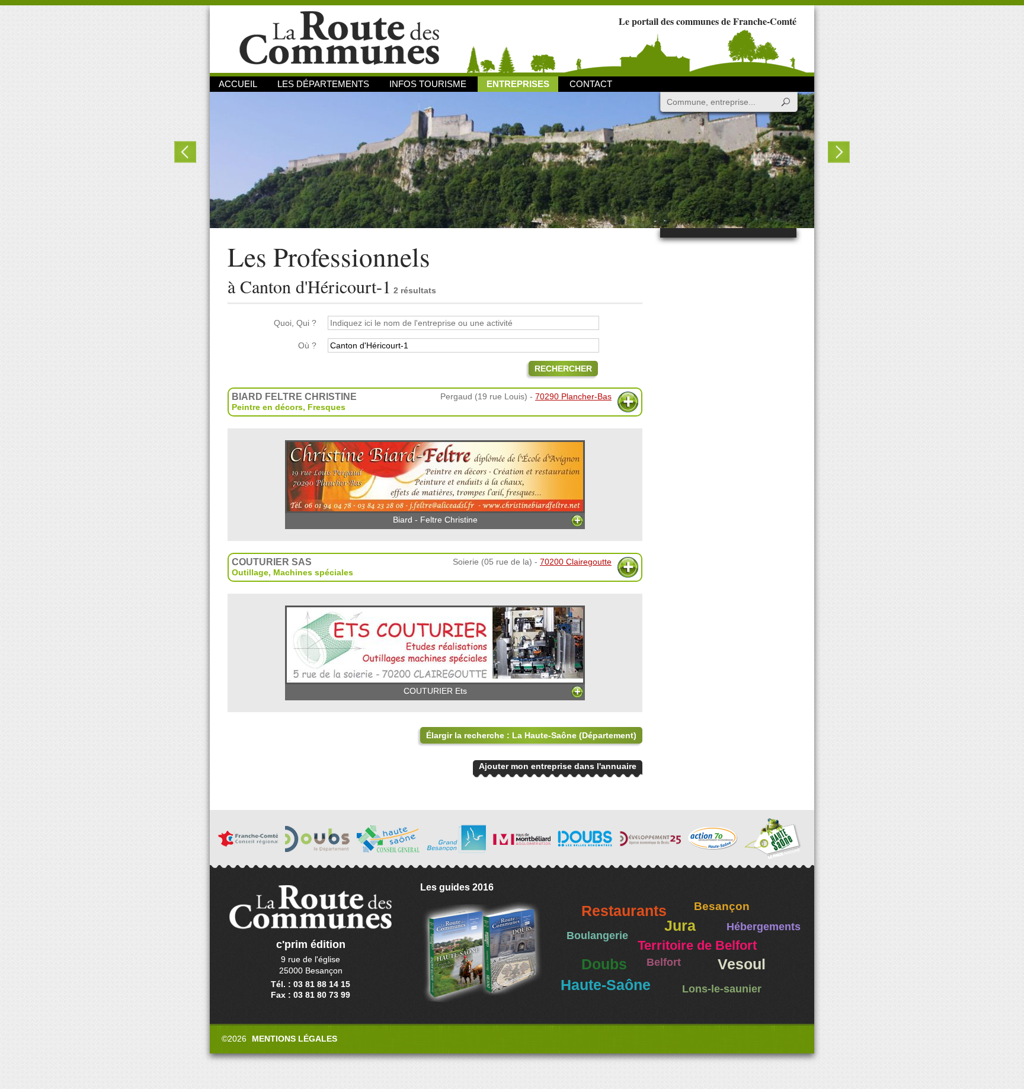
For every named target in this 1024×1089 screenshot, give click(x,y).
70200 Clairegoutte (576, 561)
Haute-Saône (606, 985)
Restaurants (624, 911)
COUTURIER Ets (435, 691)
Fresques (326, 407)
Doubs (604, 964)
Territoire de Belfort (697, 946)
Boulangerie (597, 935)
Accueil (238, 84)
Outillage (250, 572)
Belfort (664, 962)
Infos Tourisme (427, 84)
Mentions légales (294, 1038)
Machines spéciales (313, 572)
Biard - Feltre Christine (435, 519)
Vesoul (742, 964)
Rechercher (563, 368)
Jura (680, 926)
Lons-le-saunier (721, 989)
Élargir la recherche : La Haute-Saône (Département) (531, 735)
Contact (590, 84)
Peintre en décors (267, 407)
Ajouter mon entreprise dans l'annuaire (557, 766)
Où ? (307, 345)
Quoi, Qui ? (295, 323)
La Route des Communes (339, 38)
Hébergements (764, 927)
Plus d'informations (627, 402)
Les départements (323, 84)
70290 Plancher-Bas (573, 396)
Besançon (722, 906)
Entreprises (518, 84)
